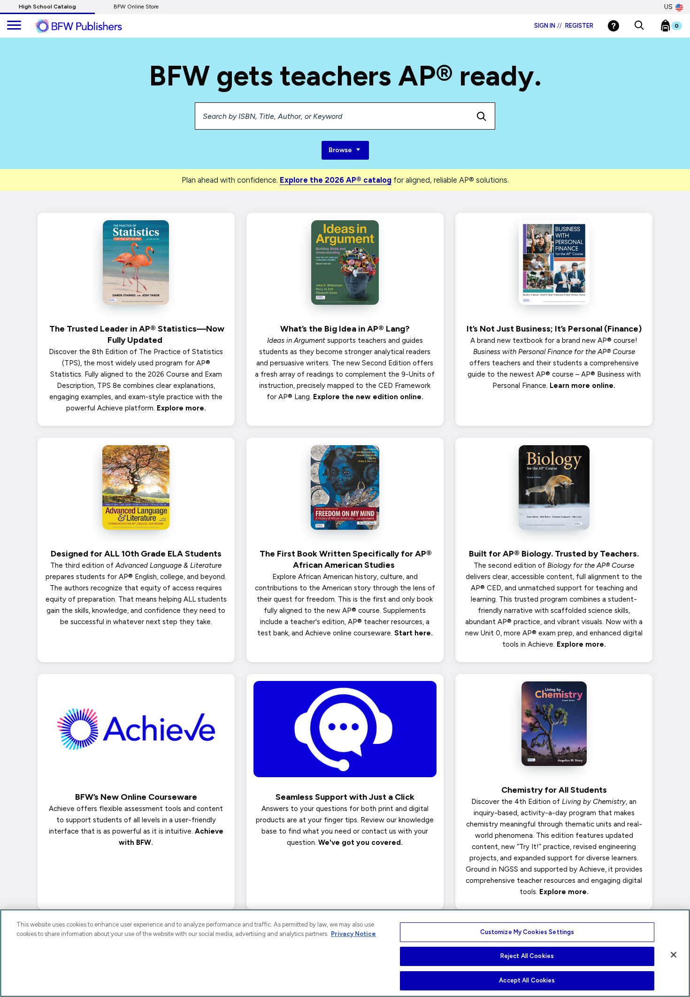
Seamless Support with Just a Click (345, 797)
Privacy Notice (353, 933)
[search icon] (481, 116)
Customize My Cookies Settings (527, 931)
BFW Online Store (136, 6)
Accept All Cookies (527, 980)
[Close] (673, 954)
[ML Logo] (89, 26)
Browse (341, 150)
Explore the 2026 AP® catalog (335, 180)
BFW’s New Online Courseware (136, 797)
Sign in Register (563, 25)
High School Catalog (47, 6)
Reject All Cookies (527, 956)
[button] (639, 26)
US (668, 7)
